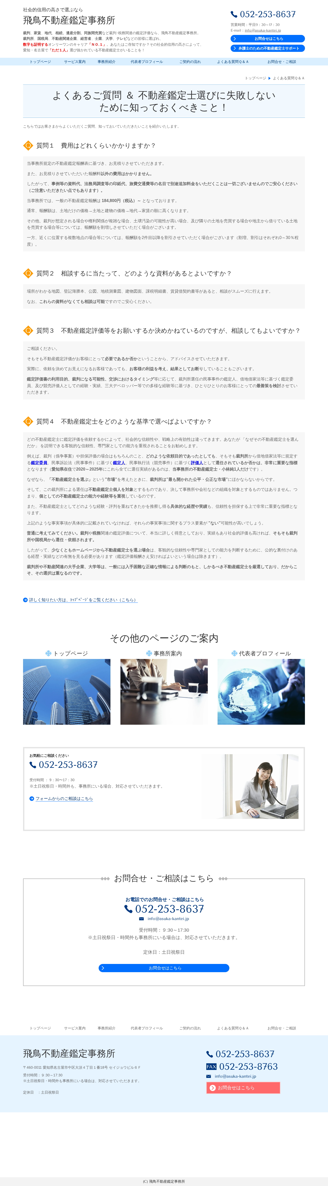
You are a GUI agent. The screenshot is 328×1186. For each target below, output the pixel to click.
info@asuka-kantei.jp (263, 30)
